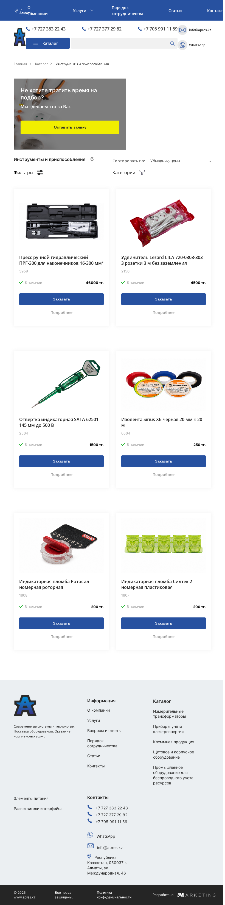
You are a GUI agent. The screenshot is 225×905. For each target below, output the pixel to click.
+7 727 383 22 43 (49, 29)
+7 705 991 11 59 (161, 29)
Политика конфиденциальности (114, 894)
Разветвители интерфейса (38, 808)
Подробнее (61, 312)
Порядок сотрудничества (127, 10)
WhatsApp (197, 45)
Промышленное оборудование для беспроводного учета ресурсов (173, 775)
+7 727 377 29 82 (105, 29)
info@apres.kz (200, 30)
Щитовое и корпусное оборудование (173, 754)
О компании (37, 10)
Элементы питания (31, 798)
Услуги (79, 10)
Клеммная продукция (173, 741)
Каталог (41, 64)
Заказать (61, 299)
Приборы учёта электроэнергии (168, 729)
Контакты (96, 766)
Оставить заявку (70, 127)
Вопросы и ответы (104, 730)
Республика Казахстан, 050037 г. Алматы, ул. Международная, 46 (107, 865)
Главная (20, 64)
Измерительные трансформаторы (169, 714)
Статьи (175, 10)
